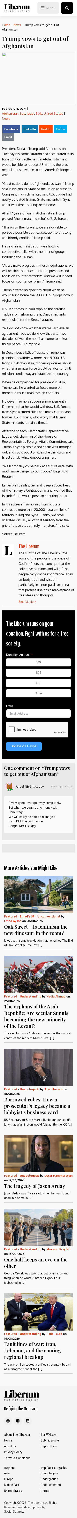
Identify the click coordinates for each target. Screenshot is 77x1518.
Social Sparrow (14, 1511)
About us (10, 1446)
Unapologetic (29, 1089)
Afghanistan (10, 113)
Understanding (30, 996)
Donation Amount (18, 654)
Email (8, 137)
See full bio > (27, 601)
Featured (10, 916)
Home (6, 25)
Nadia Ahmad (56, 996)
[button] (67, 8)
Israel (30, 113)
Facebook (11, 129)
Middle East (11, 1484)
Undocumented (51, 1484)
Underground (49, 1479)
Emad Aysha (12, 921)
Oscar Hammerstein (58, 1175)
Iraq (22, 113)
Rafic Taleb (54, 1333)
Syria (39, 113)
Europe (8, 1479)
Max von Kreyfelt (58, 1249)
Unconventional (48, 916)
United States (53, 113)
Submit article (50, 1440)
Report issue (49, 1446)
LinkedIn (30, 129)
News (17, 25)
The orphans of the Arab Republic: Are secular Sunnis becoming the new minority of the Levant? (36, 1016)
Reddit (46, 129)
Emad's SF (27, 916)
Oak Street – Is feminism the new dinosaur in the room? (36, 929)
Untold (45, 1490)
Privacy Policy (13, 1452)
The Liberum (28, 546)
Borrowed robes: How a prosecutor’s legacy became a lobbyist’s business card (37, 1105)
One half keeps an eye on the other (36, 1262)
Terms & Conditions (17, 1458)
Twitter (60, 129)
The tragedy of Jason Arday (34, 1185)
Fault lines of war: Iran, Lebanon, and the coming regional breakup (32, 1350)
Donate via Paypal (23, 746)
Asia (7, 1473)
